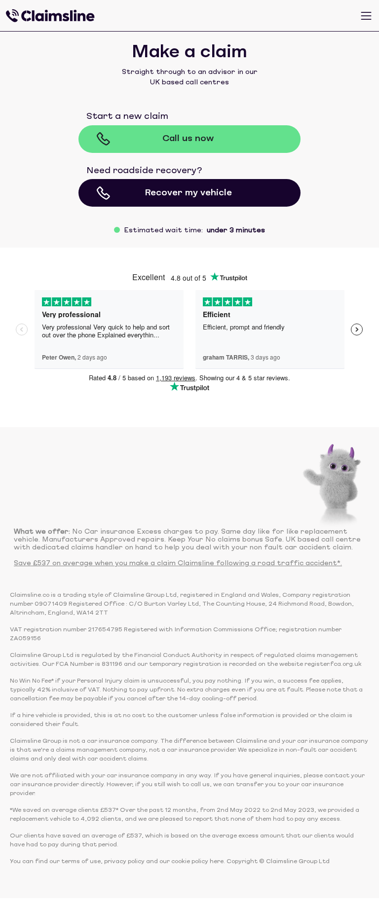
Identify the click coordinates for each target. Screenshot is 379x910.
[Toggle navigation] (366, 16)
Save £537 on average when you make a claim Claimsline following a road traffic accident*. (178, 563)
